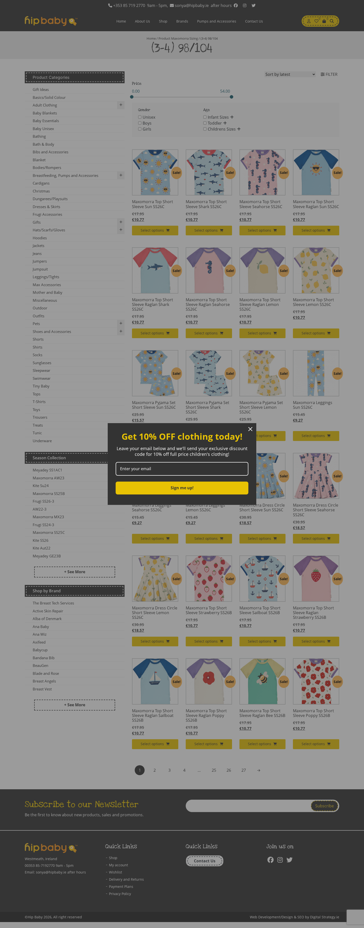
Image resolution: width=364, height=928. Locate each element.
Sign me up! (182, 488)
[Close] (250, 429)
